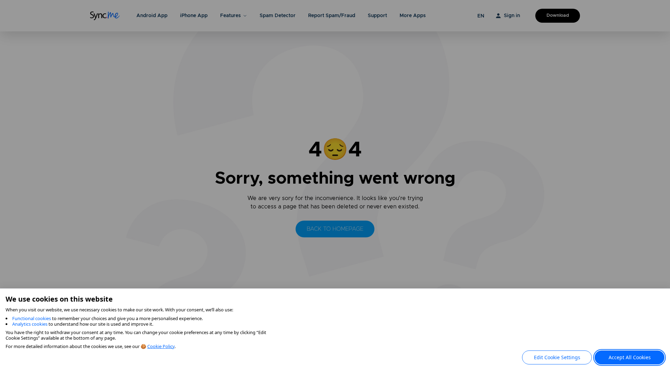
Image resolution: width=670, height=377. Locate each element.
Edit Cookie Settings (557, 357)
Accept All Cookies (630, 357)
